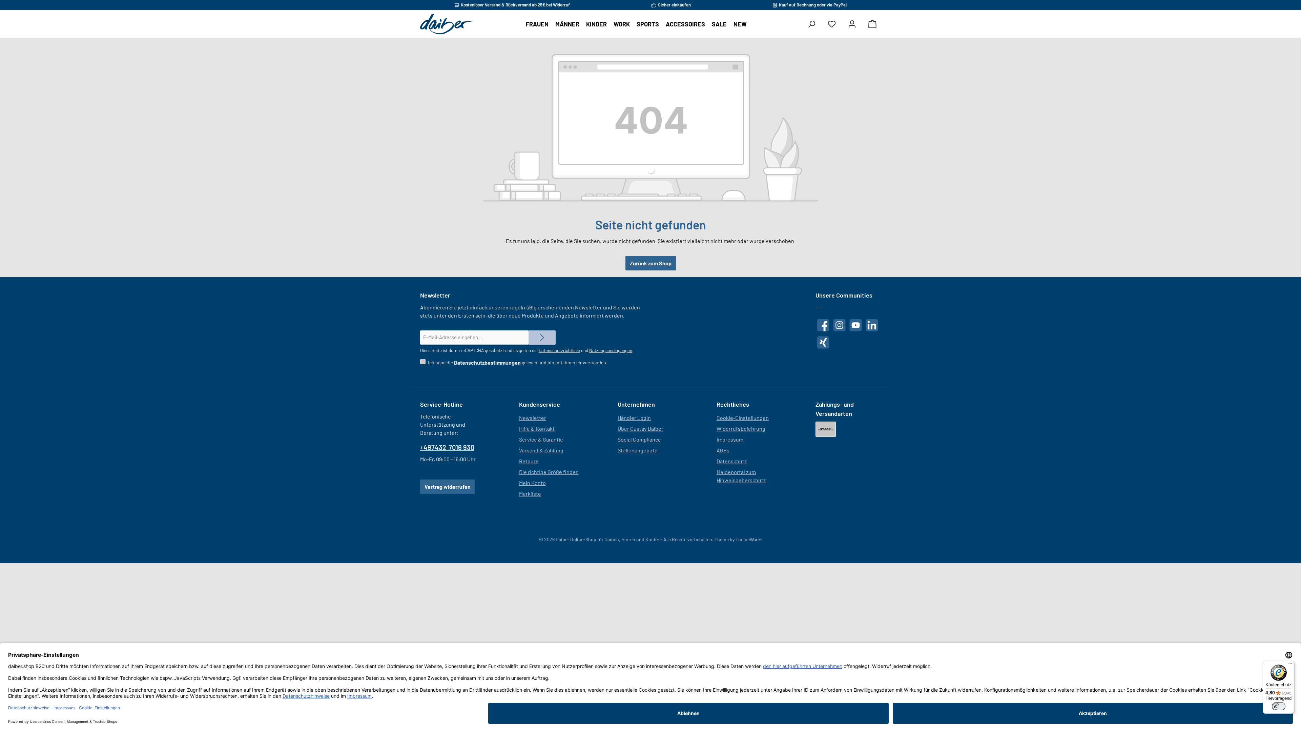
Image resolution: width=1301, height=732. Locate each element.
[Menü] (1290, 665)
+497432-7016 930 (447, 447)
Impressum (730, 439)
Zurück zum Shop (651, 263)
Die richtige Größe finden (549, 472)
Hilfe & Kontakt (537, 428)
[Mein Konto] (852, 24)
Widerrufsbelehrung (741, 428)
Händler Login (634, 417)
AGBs (723, 450)
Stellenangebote (638, 450)
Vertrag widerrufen (448, 486)
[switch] (1278, 706)
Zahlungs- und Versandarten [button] (834, 409)
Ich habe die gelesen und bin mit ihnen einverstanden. (517, 362)
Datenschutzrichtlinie (559, 350)
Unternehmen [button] (636, 404)
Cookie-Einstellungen (743, 417)
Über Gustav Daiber (640, 428)
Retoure (529, 461)
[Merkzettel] (831, 24)
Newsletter (532, 417)
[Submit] (542, 337)
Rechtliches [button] (733, 404)
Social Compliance (639, 439)
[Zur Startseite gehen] (446, 24)
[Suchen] (811, 24)
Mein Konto (532, 483)
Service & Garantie (541, 439)
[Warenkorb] (872, 24)
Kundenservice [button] (539, 404)
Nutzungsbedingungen (610, 350)
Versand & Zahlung (541, 450)
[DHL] (825, 429)
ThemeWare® (749, 539)
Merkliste (530, 493)
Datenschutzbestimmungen (487, 362)
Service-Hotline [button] (441, 404)
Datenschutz (732, 461)
